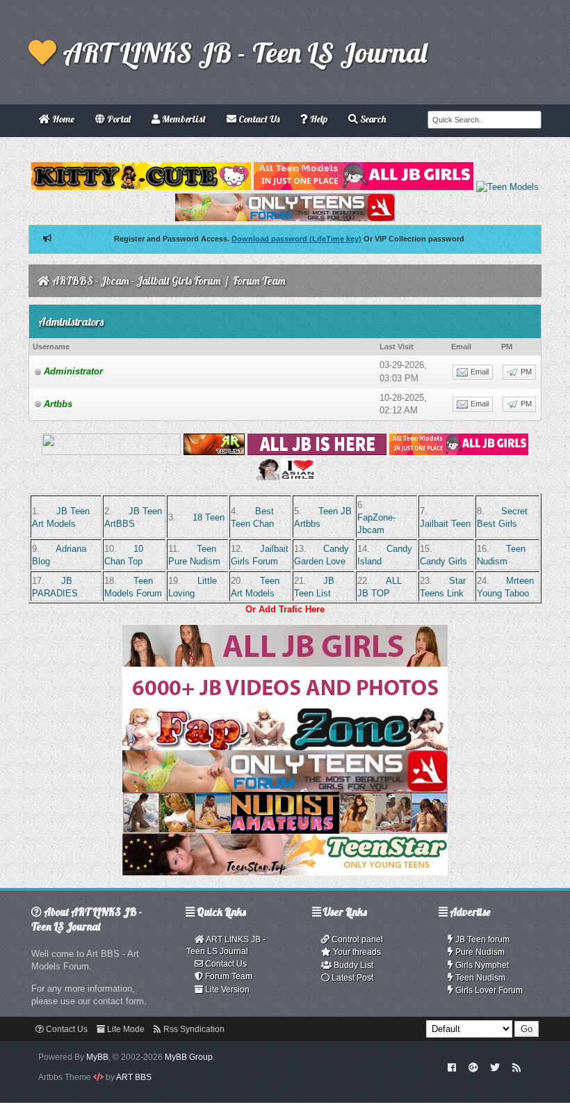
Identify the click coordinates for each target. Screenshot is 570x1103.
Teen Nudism (479, 978)
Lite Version (226, 989)
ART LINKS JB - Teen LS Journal (241, 52)
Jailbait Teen (445, 523)
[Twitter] (495, 1067)
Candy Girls (443, 561)
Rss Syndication (193, 1029)
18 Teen (209, 517)
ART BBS (134, 1077)
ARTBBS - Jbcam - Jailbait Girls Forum (136, 280)
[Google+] (473, 1067)
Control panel (356, 939)
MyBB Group (189, 1057)
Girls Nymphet (481, 965)
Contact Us (225, 964)
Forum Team (227, 976)
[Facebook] (452, 1067)
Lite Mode (125, 1029)
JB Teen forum (481, 939)
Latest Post (351, 978)
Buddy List (352, 965)
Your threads (356, 952)
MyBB (97, 1057)
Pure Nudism (479, 952)
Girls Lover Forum (488, 990)
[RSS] (516, 1067)
